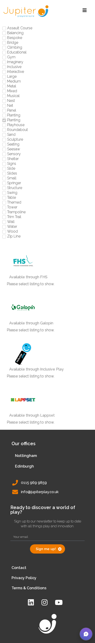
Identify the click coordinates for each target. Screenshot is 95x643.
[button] (86, 634)
